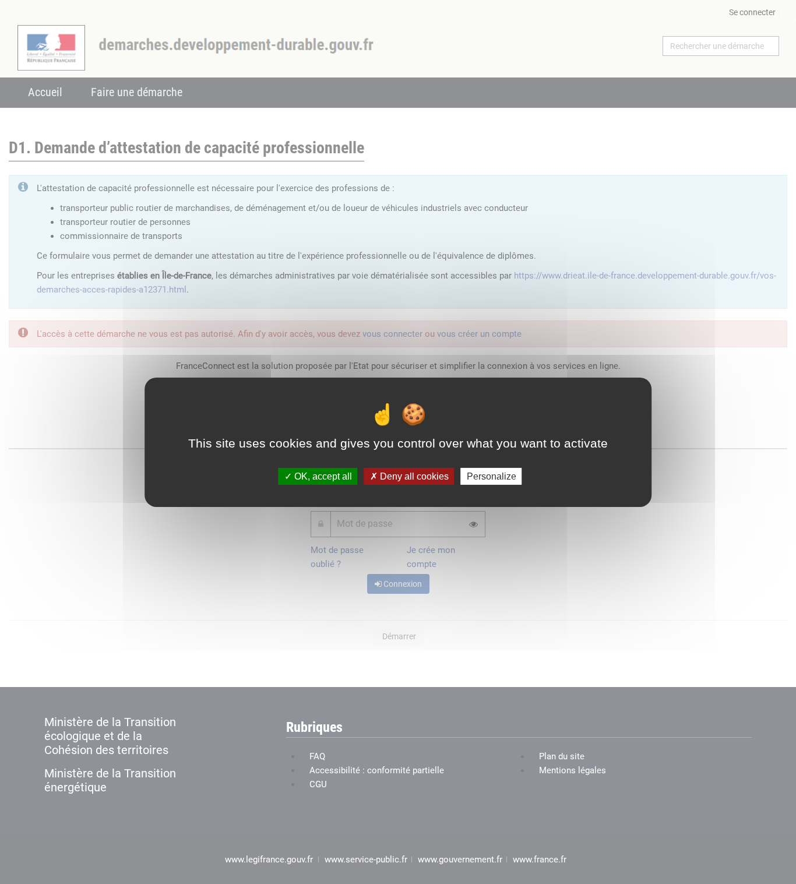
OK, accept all (322, 476)
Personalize (491, 476)
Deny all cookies (413, 476)
